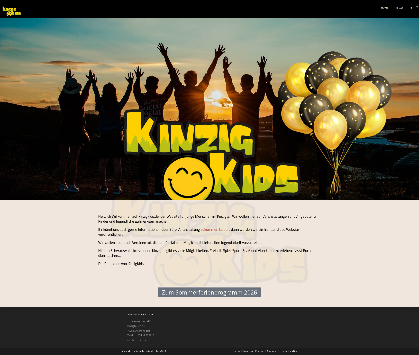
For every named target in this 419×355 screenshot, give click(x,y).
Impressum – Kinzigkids (253, 351)
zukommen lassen (215, 229)
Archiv (237, 351)
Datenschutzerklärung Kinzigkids (282, 351)
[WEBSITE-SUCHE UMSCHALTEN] (417, 7)
